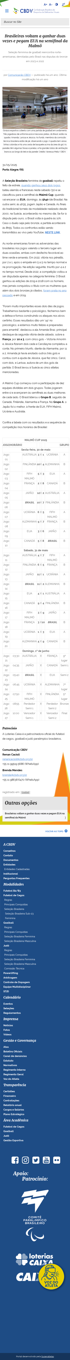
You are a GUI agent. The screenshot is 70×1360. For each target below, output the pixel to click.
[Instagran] (25, 1160)
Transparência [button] (14, 1085)
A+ (45, 4)
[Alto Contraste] (56, 4)
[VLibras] (63, 4)
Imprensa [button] (10, 1019)
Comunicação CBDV (19, 75)
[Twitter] (36, 1160)
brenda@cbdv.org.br (14, 775)
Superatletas (47, 1356)
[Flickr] (56, 1160)
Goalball (25, 792)
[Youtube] (46, 1160)
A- (50, 4)
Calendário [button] (12, 997)
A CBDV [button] (9, 844)
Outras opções (21, 803)
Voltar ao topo (54, 831)
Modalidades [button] (13, 884)
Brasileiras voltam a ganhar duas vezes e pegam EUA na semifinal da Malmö (35, 815)
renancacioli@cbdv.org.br (17, 759)
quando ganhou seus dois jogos (40, 185)
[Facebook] (15, 1160)
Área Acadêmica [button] (15, 1120)
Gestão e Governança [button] (19, 1040)
